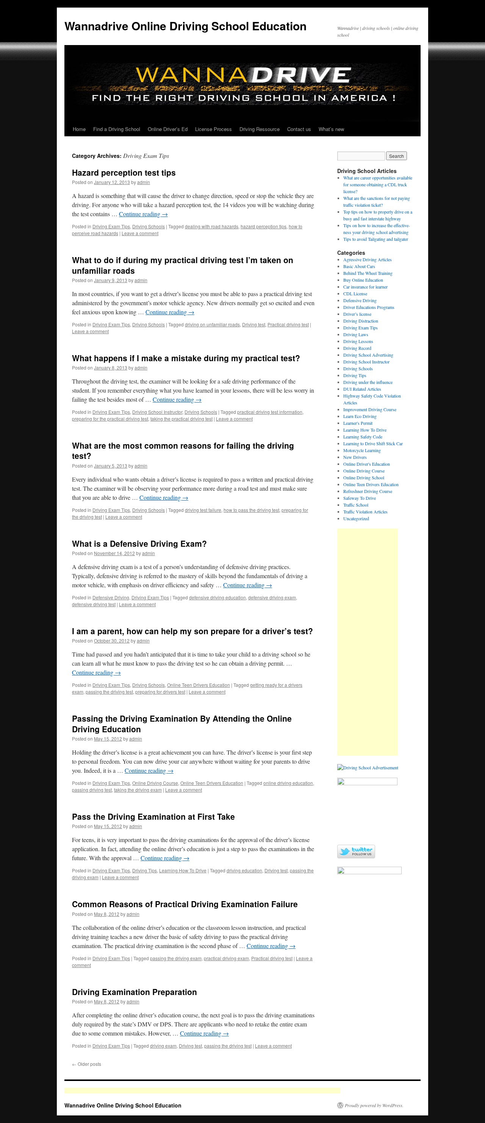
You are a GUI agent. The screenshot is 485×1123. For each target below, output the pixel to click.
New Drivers (355, 457)
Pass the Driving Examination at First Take (153, 816)
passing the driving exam (176, 958)
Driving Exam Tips (111, 226)
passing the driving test (109, 691)
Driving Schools (148, 226)
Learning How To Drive (183, 870)
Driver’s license (357, 314)
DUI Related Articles (362, 389)
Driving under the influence (368, 382)
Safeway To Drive (359, 498)
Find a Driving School (116, 129)
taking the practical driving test (181, 418)
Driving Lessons (358, 341)
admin (143, 182)
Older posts (86, 1064)
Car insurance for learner (365, 287)
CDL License (355, 293)
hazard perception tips (263, 226)
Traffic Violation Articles (365, 511)
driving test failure (203, 510)
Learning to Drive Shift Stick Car (373, 443)
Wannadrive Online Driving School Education (185, 25)
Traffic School (355, 505)
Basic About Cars (359, 266)
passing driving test (92, 789)
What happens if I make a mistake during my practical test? (186, 357)
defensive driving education (217, 597)
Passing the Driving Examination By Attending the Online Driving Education (182, 723)
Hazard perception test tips (124, 172)
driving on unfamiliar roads (212, 324)
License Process (213, 129)
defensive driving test (94, 604)
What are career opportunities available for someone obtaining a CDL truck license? (377, 184)
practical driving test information (269, 412)
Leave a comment (140, 233)
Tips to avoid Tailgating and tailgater (375, 239)
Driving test (253, 324)
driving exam (163, 1045)
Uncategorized (356, 518)
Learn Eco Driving (360, 416)
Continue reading (143, 214)
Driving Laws (355, 334)
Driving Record (357, 348)
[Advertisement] (367, 642)
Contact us (299, 129)
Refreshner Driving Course (367, 491)
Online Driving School (363, 477)
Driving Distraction (360, 321)
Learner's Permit (357, 423)
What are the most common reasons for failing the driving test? (183, 450)
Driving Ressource (259, 129)
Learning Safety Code (362, 437)
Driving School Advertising (368, 355)
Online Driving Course (155, 783)
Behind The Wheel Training (368, 273)
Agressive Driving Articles (367, 259)
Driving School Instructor (157, 412)
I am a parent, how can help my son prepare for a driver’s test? (192, 630)
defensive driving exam (272, 597)
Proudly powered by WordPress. (374, 1105)
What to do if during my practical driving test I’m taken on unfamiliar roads (182, 265)
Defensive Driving (110, 597)
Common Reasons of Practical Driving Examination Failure (185, 903)
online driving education (288, 783)
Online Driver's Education (366, 464)
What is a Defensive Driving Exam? (139, 543)
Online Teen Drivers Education (198, 685)
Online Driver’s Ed (168, 129)
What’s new (331, 129)
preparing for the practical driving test (110, 418)
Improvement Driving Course (369, 409)
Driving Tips (144, 870)
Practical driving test (288, 324)
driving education (244, 870)
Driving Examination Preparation (134, 991)
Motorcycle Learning (362, 450)
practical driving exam (226, 958)
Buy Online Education (363, 280)
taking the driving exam (138, 789)
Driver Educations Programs (368, 307)
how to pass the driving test (251, 510)
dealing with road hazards (211, 226)
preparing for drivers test (160, 691)
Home (79, 129)
